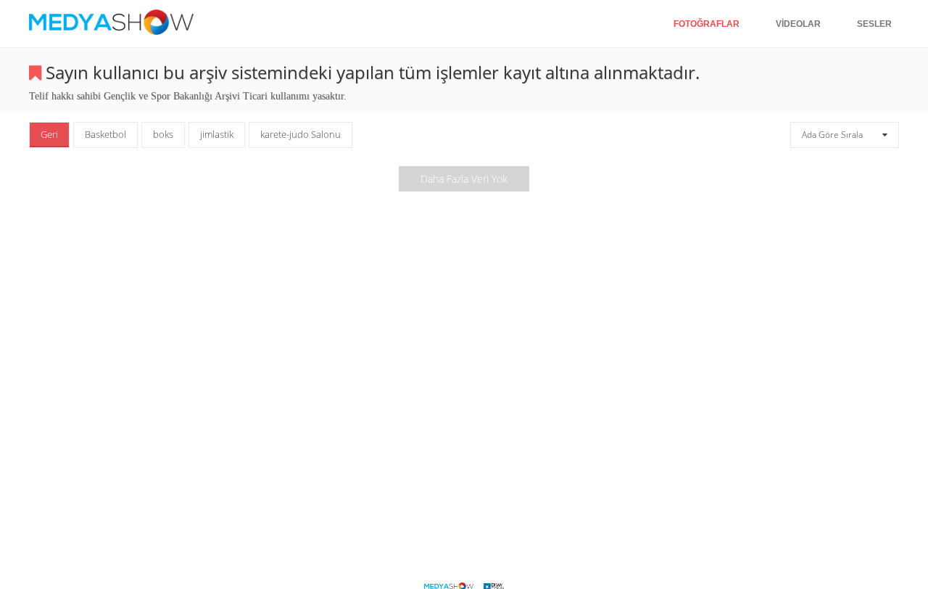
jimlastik (216, 134)
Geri (49, 134)
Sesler (874, 24)
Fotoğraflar (707, 24)
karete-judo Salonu (300, 134)
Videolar (798, 24)
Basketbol (105, 134)
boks (163, 134)
